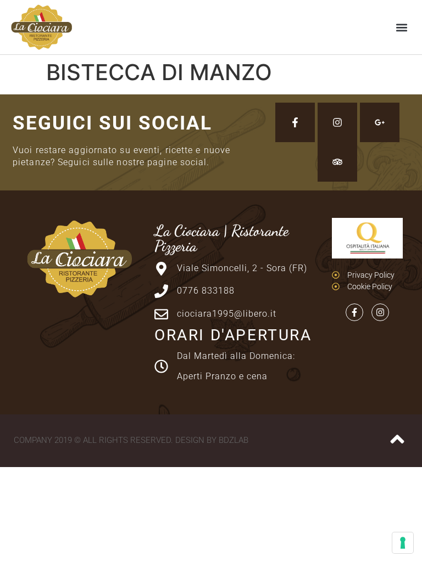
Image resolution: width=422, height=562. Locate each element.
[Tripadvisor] (337, 162)
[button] (402, 27)
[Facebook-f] (295, 122)
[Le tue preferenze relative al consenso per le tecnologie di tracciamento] (402, 542)
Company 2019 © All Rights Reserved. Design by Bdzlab (131, 440)
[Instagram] (337, 122)
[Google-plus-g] (379, 122)
